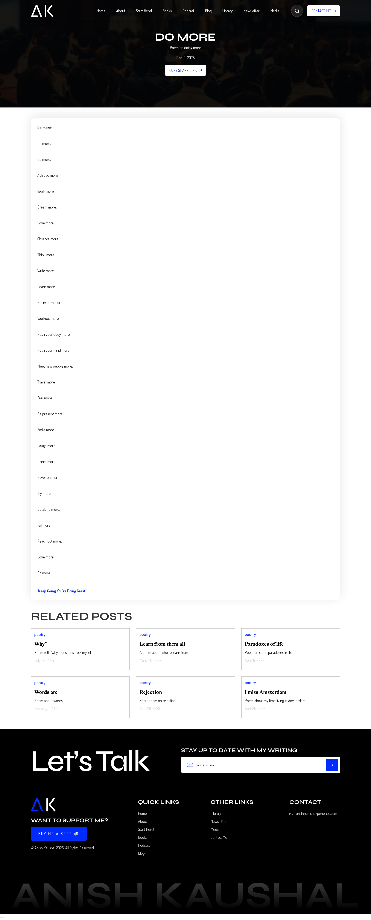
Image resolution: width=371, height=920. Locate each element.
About (120, 10)
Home (101, 10)
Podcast (188, 10)
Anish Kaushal (45, 847)
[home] (42, 10)
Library (227, 10)
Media (274, 10)
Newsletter (251, 10)
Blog (208, 10)
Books (167, 10)
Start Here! (144, 10)
